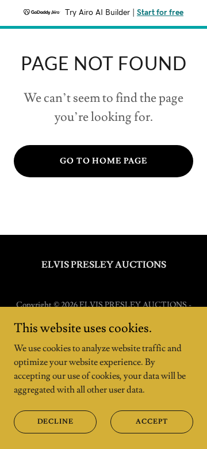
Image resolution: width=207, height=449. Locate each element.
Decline (55, 421)
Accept (151, 421)
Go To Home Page (104, 161)
